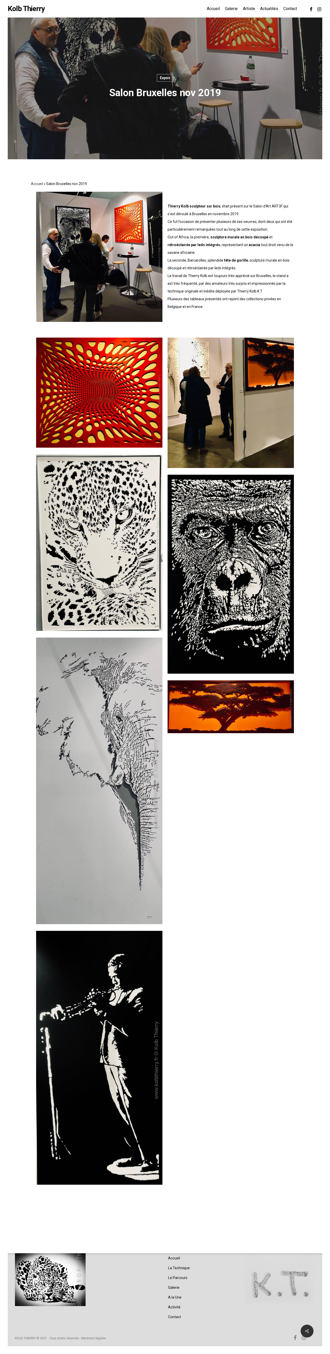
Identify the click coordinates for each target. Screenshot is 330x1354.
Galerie (173, 1287)
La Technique (179, 1268)
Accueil (37, 184)
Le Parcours (177, 1278)
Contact (174, 1317)
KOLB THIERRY (25, 1338)
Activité (174, 1307)
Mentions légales (93, 1338)
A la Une (175, 1297)
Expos (165, 78)
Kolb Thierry (26, 8)
